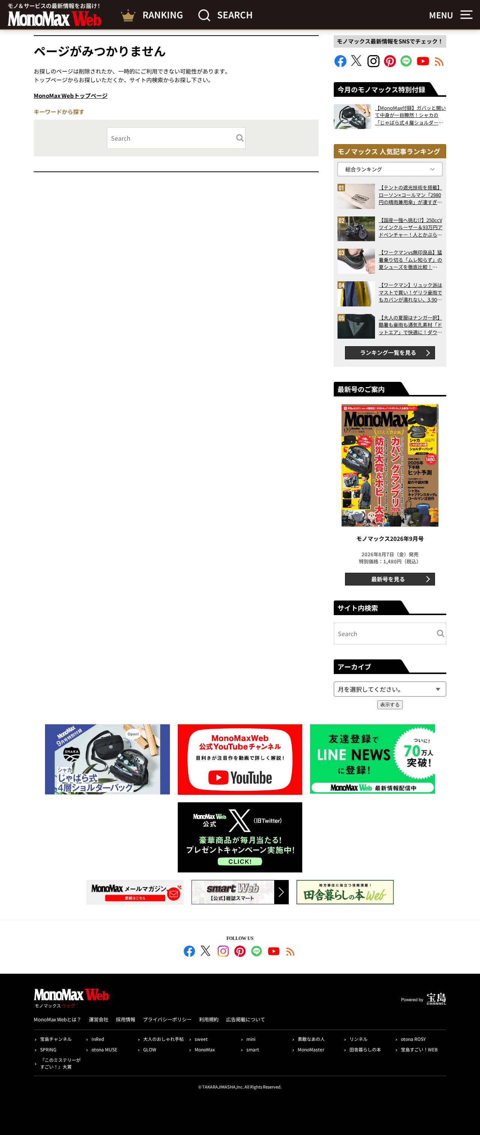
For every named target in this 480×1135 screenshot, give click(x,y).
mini (250, 1039)
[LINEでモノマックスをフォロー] (406, 65)
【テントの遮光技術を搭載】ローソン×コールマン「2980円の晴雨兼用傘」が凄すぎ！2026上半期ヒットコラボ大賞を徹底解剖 (410, 195)
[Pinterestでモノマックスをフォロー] (390, 65)
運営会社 (98, 1019)
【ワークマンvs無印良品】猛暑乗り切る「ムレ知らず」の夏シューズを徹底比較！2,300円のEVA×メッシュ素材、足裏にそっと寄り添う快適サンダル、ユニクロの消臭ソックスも (410, 260)
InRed (98, 1039)
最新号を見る (388, 579)
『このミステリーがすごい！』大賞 (60, 1063)
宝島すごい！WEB (419, 1049)
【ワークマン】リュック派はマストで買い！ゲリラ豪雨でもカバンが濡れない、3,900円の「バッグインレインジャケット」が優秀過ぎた (410, 292)
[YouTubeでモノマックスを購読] (423, 65)
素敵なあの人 (311, 1039)
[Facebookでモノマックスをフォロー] (340, 65)
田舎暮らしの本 (365, 1049)
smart (252, 1049)
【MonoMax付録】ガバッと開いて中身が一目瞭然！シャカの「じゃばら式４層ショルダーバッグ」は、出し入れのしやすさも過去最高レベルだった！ (410, 115)
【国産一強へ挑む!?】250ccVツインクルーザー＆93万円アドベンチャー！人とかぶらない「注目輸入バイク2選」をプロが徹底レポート (410, 227)
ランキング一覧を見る (388, 352)
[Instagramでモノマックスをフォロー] (374, 65)
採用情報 (125, 1019)
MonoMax (205, 1049)
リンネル (359, 1039)
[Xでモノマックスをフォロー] (357, 65)
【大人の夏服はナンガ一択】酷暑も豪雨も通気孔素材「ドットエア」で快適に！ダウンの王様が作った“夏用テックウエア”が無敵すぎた (410, 325)
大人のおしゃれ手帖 (163, 1039)
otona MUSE (104, 1049)
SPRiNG (48, 1049)
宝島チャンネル (56, 1039)
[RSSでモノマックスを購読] (290, 952)
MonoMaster (311, 1049)
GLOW (149, 1049)
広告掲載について (245, 1019)
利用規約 (209, 1019)
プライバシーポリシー (167, 1019)
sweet (201, 1039)
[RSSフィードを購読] (440, 65)
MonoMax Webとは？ (57, 1019)
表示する (390, 704)
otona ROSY (413, 1039)
